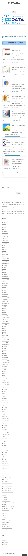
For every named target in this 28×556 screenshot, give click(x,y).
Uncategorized (16, 172)
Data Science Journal (6, 494)
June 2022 (4, 308)
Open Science (5, 517)
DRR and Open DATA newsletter (9, 503)
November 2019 (5, 362)
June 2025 (4, 247)
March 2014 (4, 459)
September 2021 (5, 323)
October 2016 (5, 422)
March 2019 (4, 377)
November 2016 (5, 420)
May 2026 (4, 227)
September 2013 (5, 468)
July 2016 (4, 427)
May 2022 (4, 310)
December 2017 (5, 402)
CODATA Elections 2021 (7, 486)
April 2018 (4, 396)
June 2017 (4, 411)
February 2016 (5, 429)
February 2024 (5, 276)
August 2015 (4, 440)
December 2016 (5, 418)
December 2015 (5, 432)
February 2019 (5, 378)
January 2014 (4, 463)
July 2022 (4, 306)
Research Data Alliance (7, 521)
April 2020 (4, 353)
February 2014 (5, 461)
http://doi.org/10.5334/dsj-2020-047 (12, 155)
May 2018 (4, 395)
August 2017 (4, 407)
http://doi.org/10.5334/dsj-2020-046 (12, 168)
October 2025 (5, 240)
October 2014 (5, 450)
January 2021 (4, 337)
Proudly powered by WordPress (8, 553)
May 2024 (4, 270)
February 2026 (5, 233)
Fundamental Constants (7, 508)
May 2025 (4, 249)
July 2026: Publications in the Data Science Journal (13, 202)
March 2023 (4, 292)
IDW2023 (4, 513)
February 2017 (5, 416)
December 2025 (5, 236)
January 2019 (4, 380)
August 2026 (4, 222)
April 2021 (4, 332)
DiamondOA (4, 499)
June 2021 (4, 328)
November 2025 (5, 238)
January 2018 (4, 400)
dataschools (4, 495)
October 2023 (5, 281)
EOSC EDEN (4, 504)
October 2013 (5, 467)
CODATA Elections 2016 (7, 483)
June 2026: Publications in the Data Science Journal (13, 211)
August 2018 (4, 389)
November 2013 (5, 465)
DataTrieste (4, 497)
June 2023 (4, 288)
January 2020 (4, 359)
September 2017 (5, 405)
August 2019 (4, 368)
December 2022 (5, 297)
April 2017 (4, 414)
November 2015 (5, 434)
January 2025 (4, 256)
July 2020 (4, 348)
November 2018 (5, 384)
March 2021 (4, 333)
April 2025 (4, 251)
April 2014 (4, 458)
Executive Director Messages (8, 506)
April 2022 (4, 312)
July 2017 (4, 409)
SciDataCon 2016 (5, 522)
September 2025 (5, 242)
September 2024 (5, 263)
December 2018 (5, 382)
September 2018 (5, 387)
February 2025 (5, 254)
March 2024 (4, 274)
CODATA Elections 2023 (7, 488)
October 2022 (5, 301)
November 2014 (5, 449)
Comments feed (5, 542)
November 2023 (5, 279)
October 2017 (5, 404)
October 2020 (5, 342)
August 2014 (4, 452)
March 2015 (4, 445)
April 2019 (4, 375)
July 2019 (4, 369)
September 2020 (5, 344)
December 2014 (5, 447)
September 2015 (5, 438)
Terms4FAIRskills (5, 526)
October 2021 (5, 321)
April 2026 (4, 229)
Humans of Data (5, 510)
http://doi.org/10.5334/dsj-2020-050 (12, 107)
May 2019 (4, 373)
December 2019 (5, 360)
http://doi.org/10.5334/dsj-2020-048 (12, 136)
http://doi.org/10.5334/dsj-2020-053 (12, 62)
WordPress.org (5, 544)
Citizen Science (5, 479)
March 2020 (4, 355)
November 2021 (5, 319)
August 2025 (4, 243)
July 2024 (4, 267)
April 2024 (4, 272)
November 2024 (5, 260)
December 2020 (5, 339)
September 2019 (5, 366)
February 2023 (5, 294)
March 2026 (4, 231)
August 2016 (4, 425)
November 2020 (5, 341)
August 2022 (4, 305)
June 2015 (4, 443)
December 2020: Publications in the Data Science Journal (14, 37)
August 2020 (4, 346)
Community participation (7, 492)
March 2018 (4, 398)
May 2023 (4, 290)
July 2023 (4, 287)
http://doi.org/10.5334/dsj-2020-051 (12, 91)
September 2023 (5, 283)
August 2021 (4, 324)
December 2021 (5, 317)
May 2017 (4, 413)
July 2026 (4, 224)
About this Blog (5, 187)
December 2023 (5, 278)
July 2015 (4, 441)
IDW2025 (4, 515)
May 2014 (4, 456)
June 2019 (4, 371)
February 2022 (5, 315)
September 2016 (5, 423)
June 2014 (4, 454)
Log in (3, 539)
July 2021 (4, 326)
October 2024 (5, 261)
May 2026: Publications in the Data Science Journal (13, 213)
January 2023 (4, 296)
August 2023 (4, 285)
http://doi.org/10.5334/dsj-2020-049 (12, 120)
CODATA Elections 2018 (7, 485)
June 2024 (4, 269)
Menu (14, 11)
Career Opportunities (6, 477)
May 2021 (4, 330)
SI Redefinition (5, 524)
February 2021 (5, 335)
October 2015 (5, 436)
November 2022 (5, 299)
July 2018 (4, 391)
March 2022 (4, 314)
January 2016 (4, 431)
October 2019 (5, 364)
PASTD (3, 519)
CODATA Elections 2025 (7, 490)
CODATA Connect (5, 481)
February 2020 (5, 357)
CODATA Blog (14, 3)
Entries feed (4, 540)
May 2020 (4, 351)
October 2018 (5, 386)
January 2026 (4, 235)
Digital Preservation (6, 501)
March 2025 (4, 252)
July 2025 (4, 245)
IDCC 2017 (4, 512)
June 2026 (4, 226)
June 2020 (4, 350)
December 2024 (5, 258)
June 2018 (4, 393)
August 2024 (4, 265)
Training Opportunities (7, 528)
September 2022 (5, 303)
